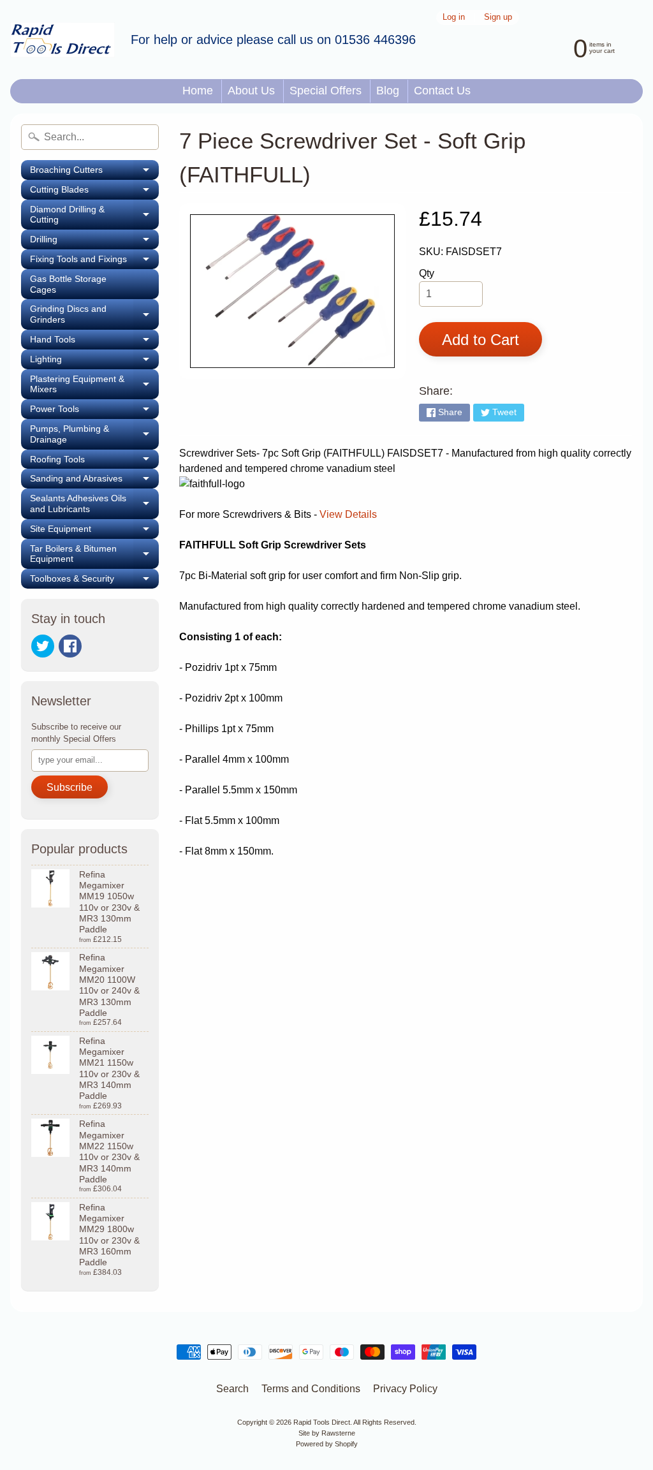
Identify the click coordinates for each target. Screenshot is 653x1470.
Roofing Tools (94, 461)
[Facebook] (70, 646)
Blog (387, 90)
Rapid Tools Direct (321, 1422)
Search (232, 1388)
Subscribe (69, 787)
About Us (251, 90)
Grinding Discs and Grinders (94, 314)
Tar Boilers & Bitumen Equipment (94, 554)
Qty (426, 273)
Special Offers (326, 90)
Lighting (94, 361)
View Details (348, 514)
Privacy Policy (405, 1388)
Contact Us (442, 90)
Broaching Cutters (94, 172)
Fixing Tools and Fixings (94, 261)
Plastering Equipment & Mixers (94, 384)
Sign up (498, 17)
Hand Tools (94, 341)
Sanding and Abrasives (94, 481)
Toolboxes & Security (94, 581)
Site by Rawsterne (326, 1433)
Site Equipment (94, 531)
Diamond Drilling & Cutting (94, 215)
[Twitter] (42, 646)
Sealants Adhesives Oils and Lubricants (94, 504)
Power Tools (94, 411)
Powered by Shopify (327, 1444)
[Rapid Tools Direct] (62, 39)
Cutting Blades (94, 192)
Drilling (94, 241)
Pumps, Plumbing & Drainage (94, 434)
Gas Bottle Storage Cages (68, 284)
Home (197, 90)
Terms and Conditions (310, 1388)
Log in (454, 17)
